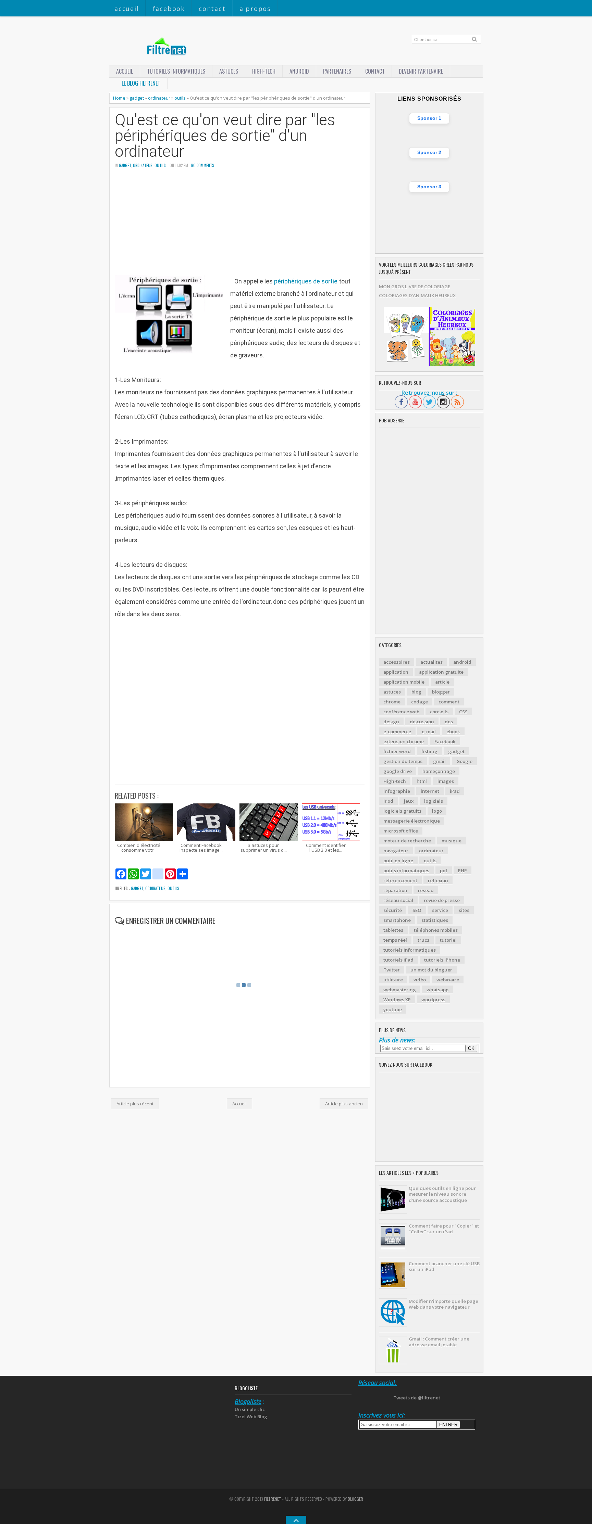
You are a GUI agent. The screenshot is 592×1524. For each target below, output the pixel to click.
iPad (455, 791)
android (462, 662)
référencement (400, 880)
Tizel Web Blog (251, 1416)
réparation (395, 890)
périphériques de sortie (305, 281)
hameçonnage (438, 771)
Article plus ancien (344, 1104)
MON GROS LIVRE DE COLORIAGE (414, 286)
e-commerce (397, 731)
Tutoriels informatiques (176, 71)
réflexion (438, 880)
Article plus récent (134, 1104)
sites (464, 910)
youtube (392, 1009)
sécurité (392, 910)
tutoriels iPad (398, 960)
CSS (463, 712)
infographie (396, 791)
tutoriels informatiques (409, 950)
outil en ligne (398, 861)
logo (437, 811)
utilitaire (393, 980)
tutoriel (448, 940)
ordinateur (159, 98)
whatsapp (437, 990)
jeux (409, 801)
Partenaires (337, 71)
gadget (137, 98)
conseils (439, 712)
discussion (422, 722)
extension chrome (403, 741)
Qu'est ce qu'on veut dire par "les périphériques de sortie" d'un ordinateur (225, 136)
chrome (391, 702)
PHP (462, 870)
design (391, 722)
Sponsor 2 (429, 152)
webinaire (447, 980)
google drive (397, 771)
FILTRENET (272, 1499)
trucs (423, 940)
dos (449, 722)
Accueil (126, 8)
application (395, 672)
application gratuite (441, 672)
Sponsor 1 (429, 118)
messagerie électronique (411, 821)
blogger (441, 692)
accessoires (396, 662)
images (445, 781)
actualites (431, 662)
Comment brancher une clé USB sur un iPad (444, 1266)
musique (451, 841)
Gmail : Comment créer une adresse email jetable (439, 1342)
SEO (416, 910)
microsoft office (400, 831)
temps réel (395, 940)
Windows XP (397, 999)
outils (180, 98)
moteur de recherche (407, 841)
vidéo (420, 980)
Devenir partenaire (421, 71)
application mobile (403, 682)
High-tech (263, 71)
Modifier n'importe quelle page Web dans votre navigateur (443, 1304)
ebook (453, 731)
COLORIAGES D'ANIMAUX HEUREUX (417, 295)
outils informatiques (406, 870)
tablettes (393, 930)
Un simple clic (250, 1409)
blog (416, 692)
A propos (255, 8)
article (442, 682)
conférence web (401, 712)
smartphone (397, 920)
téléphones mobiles (436, 930)
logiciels (433, 801)
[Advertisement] (240, 227)
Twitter (391, 970)
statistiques (434, 920)
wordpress (433, 999)
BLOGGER (355, 1499)
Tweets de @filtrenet (416, 1398)
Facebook (169, 8)
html (422, 781)
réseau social (398, 900)
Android (299, 71)
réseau (426, 890)
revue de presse (442, 900)
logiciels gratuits (402, 811)
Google (464, 761)
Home (119, 98)
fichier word (397, 751)
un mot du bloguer (431, 970)
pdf (443, 870)
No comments (202, 165)
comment (449, 702)
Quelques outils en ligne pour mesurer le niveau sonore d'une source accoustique (442, 1194)
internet (430, 791)
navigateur (395, 851)
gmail (439, 761)
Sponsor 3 (429, 186)
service (440, 910)
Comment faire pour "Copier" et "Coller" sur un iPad (444, 1229)
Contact (212, 8)
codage (419, 702)
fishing (429, 751)
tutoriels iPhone (442, 960)
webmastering (399, 990)
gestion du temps (402, 761)
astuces (228, 71)
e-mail (429, 731)
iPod (388, 801)
